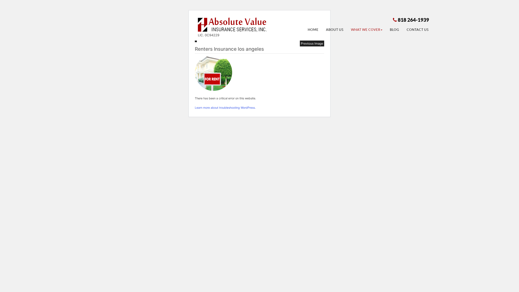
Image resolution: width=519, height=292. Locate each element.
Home (313, 29)
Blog (394, 29)
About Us (334, 29)
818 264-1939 (413, 20)
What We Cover (365, 29)
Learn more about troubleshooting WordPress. (225, 107)
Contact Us (418, 29)
